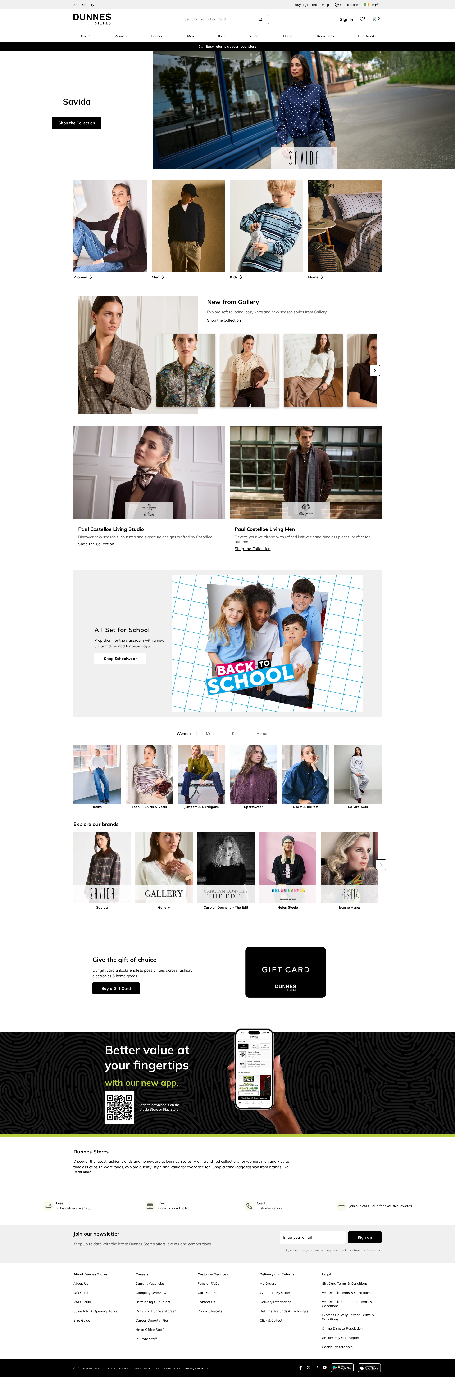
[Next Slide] (374, 370)
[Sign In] (347, 19)
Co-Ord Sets (358, 807)
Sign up (365, 1237)
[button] (97, 777)
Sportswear (253, 807)
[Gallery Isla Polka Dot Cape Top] (249, 370)
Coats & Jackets (305, 807)
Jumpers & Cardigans (201, 807)
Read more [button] (82, 1172)
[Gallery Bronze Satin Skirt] (313, 370)
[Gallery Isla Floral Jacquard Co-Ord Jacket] (185, 370)
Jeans (97, 807)
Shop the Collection (96, 544)
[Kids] (266, 226)
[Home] (345, 226)
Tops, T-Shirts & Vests (149, 807)
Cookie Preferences (337, 1347)
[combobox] (223, 19)
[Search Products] (261, 19)
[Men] (188, 226)
